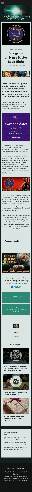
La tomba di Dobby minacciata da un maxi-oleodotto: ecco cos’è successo (15, 449)
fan (25, 278)
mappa (10, 206)
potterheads (23, 283)
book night (10, 278)
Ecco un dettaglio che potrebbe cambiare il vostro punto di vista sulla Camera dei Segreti (15, 368)
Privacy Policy (11, 468)
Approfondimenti (16, 49)
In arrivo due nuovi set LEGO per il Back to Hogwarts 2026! (15, 439)
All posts (16, 336)
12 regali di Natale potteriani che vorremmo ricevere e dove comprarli (15, 418)
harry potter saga (11, 283)
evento (19, 278)
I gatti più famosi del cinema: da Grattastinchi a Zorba (15, 393)
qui (3, 201)
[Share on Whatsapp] (20, 287)
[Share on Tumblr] (17, 287)
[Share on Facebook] (12, 287)
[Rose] (15, 326)
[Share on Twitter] (15, 287)
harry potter (7, 281)
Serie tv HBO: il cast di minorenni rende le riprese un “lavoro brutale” (15, 444)
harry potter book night (21, 281)
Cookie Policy (21, 468)
